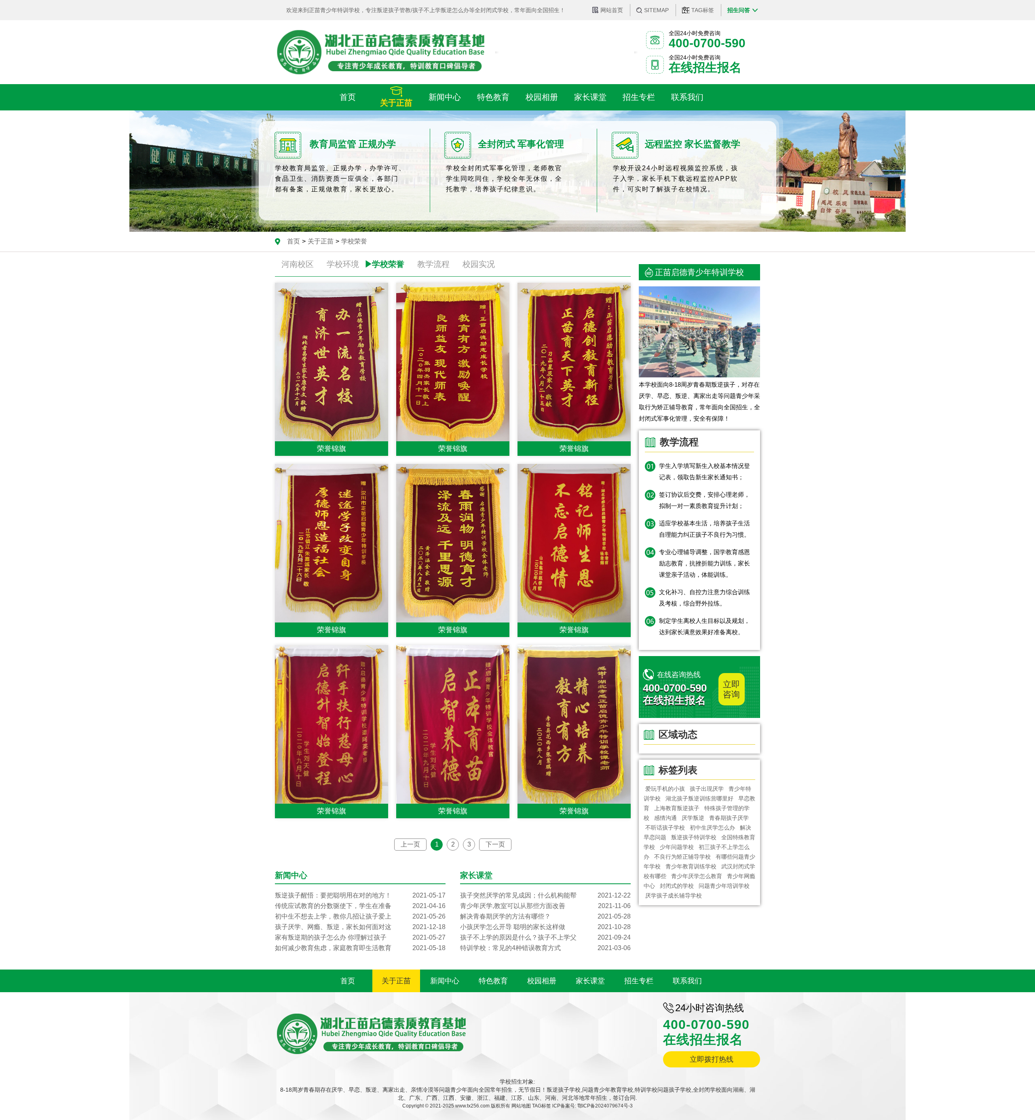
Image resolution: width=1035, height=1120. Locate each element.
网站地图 (521, 1106)
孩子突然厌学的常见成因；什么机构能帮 (545, 895)
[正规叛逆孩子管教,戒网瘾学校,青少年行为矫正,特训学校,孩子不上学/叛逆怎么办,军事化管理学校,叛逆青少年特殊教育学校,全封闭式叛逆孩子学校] (380, 52)
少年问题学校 (676, 847)
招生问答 (738, 10)
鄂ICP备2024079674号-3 (605, 1106)
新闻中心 (444, 981)
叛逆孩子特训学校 (694, 837)
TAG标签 (702, 10)
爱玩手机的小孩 (665, 788)
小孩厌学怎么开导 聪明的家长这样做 (545, 926)
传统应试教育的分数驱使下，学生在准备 (360, 905)
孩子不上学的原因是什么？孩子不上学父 (545, 937)
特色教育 (493, 981)
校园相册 (541, 981)
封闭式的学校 (676, 886)
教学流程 (433, 264)
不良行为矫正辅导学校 (682, 856)
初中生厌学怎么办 (712, 827)
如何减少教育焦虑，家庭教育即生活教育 (360, 947)
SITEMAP (656, 10)
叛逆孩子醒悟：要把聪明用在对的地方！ (360, 895)
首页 (293, 241)
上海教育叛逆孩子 (677, 808)
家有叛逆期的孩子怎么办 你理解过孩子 (360, 937)
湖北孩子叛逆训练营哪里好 (699, 798)
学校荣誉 (354, 241)
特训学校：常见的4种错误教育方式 (545, 947)
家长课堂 (590, 981)
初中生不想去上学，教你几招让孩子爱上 (360, 916)
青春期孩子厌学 (729, 818)
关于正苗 (321, 241)
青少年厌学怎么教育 (697, 876)
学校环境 (343, 264)
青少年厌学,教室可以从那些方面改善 (545, 905)
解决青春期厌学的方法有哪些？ (545, 916)
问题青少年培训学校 (724, 886)
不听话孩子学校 (665, 827)
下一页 (495, 844)
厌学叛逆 (693, 818)
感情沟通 (665, 818)
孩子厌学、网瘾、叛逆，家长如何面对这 (360, 926)
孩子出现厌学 (706, 788)
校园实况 (479, 264)
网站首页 (611, 10)
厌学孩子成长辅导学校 (673, 895)
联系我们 (687, 981)
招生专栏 (638, 981)
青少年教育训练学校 (691, 866)
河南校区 (297, 264)
